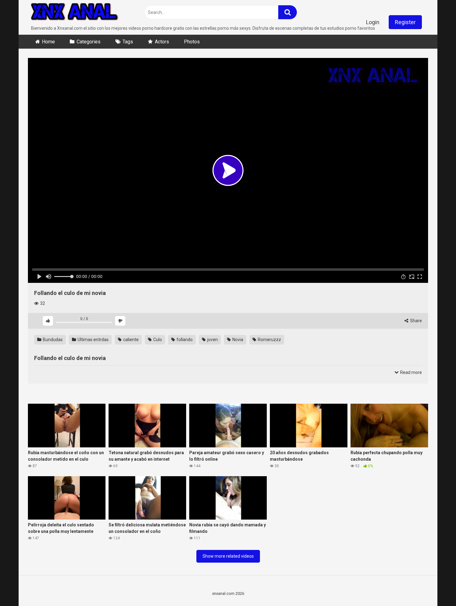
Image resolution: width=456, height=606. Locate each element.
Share (415, 320)
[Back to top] (435, 587)
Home (48, 42)
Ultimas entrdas (93, 339)
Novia (237, 339)
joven (212, 339)
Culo (157, 339)
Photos (192, 42)
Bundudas (52, 339)
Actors (162, 42)
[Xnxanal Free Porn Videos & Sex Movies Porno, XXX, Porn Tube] (74, 12)
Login (372, 22)
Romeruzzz (269, 339)
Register (405, 22)
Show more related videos (228, 556)
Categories (89, 42)
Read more (410, 372)
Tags (128, 42)
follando (184, 339)
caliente (130, 339)
